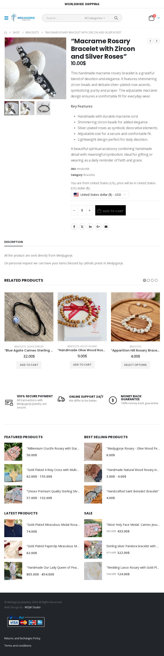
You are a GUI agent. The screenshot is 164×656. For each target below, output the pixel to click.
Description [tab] (13, 242)
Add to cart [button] (29, 364)
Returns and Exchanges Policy (22, 638)
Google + (98, 226)
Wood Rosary (36, 346)
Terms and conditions (17, 645)
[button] (7, 18)
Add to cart (113, 211)
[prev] (150, 41)
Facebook (74, 226)
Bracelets (89, 175)
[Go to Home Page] (5, 32)
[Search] (116, 18)
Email (106, 226)
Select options (82, 365)
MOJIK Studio (33, 607)
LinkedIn (90, 226)
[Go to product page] (29, 316)
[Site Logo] (23, 18)
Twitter (82, 226)
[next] (157, 41)
